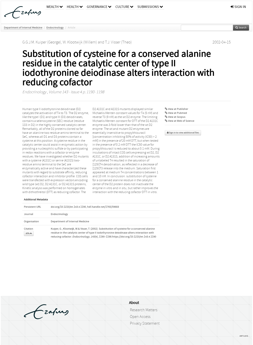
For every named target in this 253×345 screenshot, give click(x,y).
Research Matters (143, 310)
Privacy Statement (145, 323)
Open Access (140, 316)
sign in (240, 7)
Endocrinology (55, 27)
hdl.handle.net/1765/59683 (103, 206)
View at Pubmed (177, 113)
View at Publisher (177, 109)
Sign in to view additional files (184, 132)
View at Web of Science (180, 121)
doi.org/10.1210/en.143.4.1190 (68, 206)
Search (242, 27)
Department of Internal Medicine (23, 27)
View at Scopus (176, 117)
